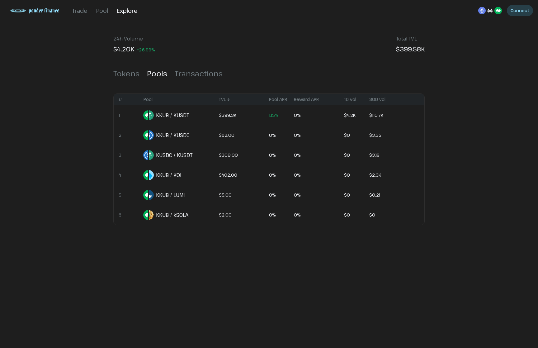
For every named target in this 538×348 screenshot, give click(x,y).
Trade (79, 10)
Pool (102, 10)
